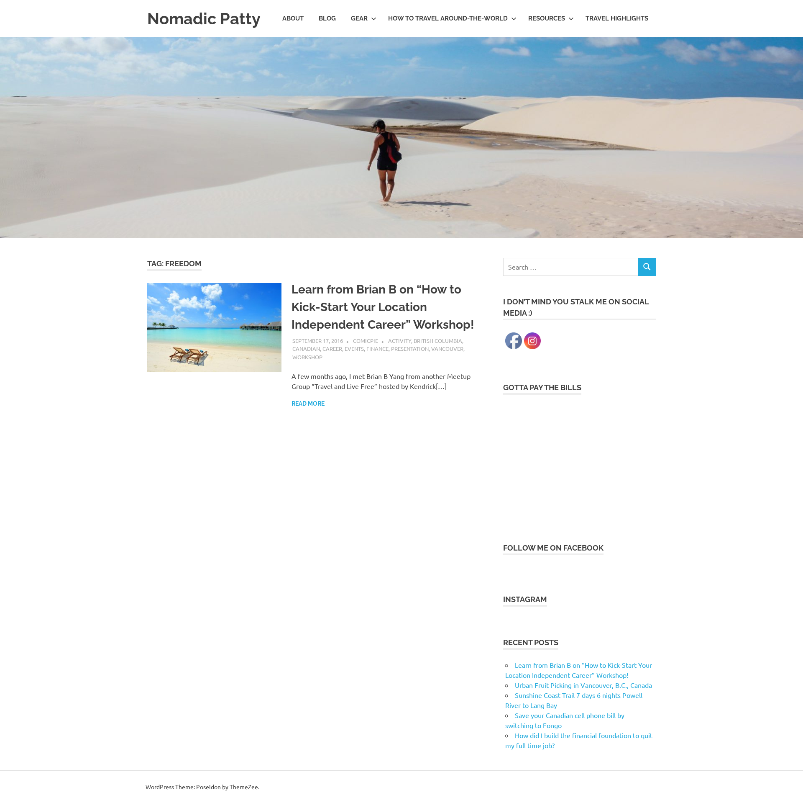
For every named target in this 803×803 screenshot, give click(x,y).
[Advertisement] (579, 463)
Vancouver (447, 348)
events (354, 348)
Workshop (307, 356)
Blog (327, 18)
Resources (546, 18)
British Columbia (438, 340)
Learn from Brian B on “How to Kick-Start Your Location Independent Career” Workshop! (383, 307)
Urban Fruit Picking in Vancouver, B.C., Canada (583, 685)
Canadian (306, 348)
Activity (399, 340)
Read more (308, 403)
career (332, 348)
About (293, 18)
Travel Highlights (617, 18)
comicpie (365, 340)
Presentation (410, 348)
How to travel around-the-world (448, 18)
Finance (377, 348)
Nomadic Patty (204, 18)
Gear (359, 18)
